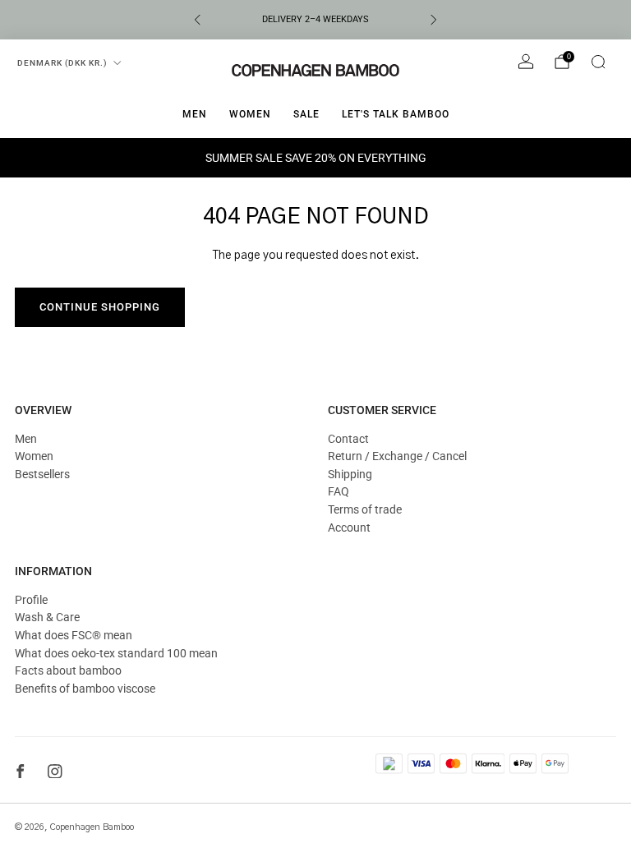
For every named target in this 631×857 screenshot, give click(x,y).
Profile (31, 599)
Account (349, 527)
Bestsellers (42, 474)
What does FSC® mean (73, 635)
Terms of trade (365, 509)
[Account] (526, 61)
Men (194, 114)
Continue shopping (99, 307)
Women (250, 114)
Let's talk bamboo (395, 114)
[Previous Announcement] (197, 19)
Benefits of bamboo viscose (85, 688)
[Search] (598, 61)
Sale (306, 114)
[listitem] (315, 19)
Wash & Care (47, 617)
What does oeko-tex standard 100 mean (116, 653)
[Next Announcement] (433, 19)
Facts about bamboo (68, 670)
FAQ (338, 491)
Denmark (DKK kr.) (62, 62)
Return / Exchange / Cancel (397, 456)
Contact (348, 438)
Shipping (350, 474)
